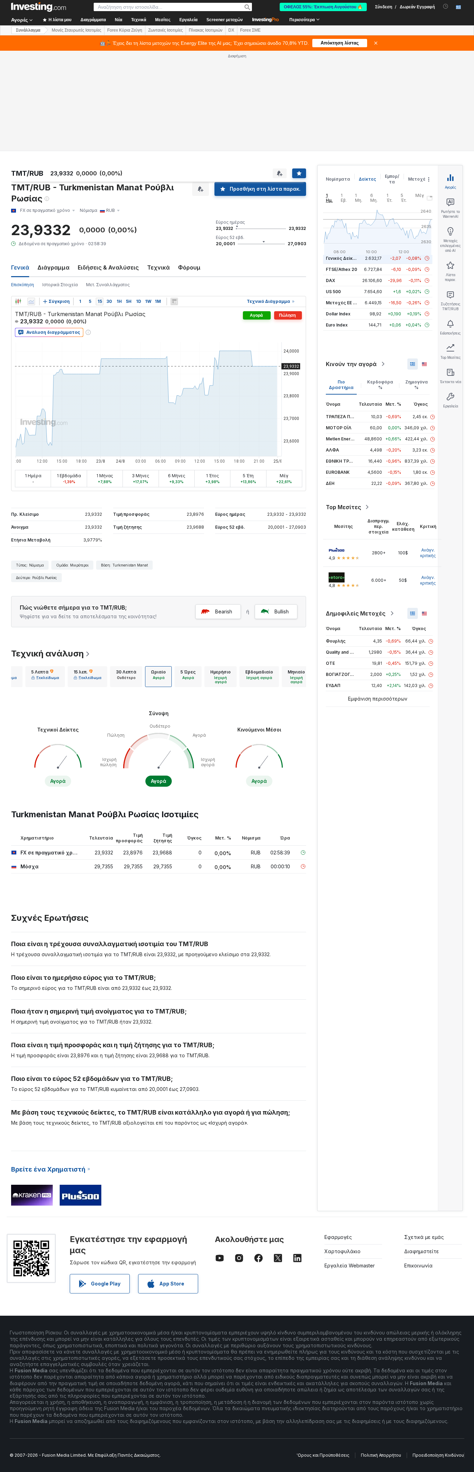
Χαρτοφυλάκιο (342, 1251)
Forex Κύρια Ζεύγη (124, 30)
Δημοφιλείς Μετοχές (356, 613)
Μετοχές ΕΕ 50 (342, 302)
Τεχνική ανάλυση (47, 653)
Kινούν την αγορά (351, 364)
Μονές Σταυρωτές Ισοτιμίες (76, 30)
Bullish (281, 611)
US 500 (333, 291)
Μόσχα (29, 866)
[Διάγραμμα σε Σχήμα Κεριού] (18, 301)
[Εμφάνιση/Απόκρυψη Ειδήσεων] (174, 301)
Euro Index (337, 325)
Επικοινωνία (418, 1265)
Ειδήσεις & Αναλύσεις (108, 267)
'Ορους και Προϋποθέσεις (323, 1455)
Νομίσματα (338, 179)
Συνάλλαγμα (28, 30)
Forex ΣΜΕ (250, 30)
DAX (330, 280)
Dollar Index (338, 313)
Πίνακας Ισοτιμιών (205, 30)
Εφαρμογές (338, 1237)
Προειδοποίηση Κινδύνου (438, 1455)
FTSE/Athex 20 (341, 269)
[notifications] (446, 6)
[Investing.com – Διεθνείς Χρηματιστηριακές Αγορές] (38, 7)
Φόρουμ (189, 267)
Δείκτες (367, 179)
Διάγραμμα (53, 267)
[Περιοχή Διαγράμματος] (31, 301)
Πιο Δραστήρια (341, 384)
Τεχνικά (158, 267)
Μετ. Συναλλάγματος (108, 284)
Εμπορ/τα (392, 179)
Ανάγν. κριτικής (428, 552)
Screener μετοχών (224, 19)
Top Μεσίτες (343, 507)
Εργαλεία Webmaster (349, 1265)
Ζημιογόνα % (416, 384)
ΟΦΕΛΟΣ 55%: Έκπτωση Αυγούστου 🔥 (323, 7)
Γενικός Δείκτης (343, 258)
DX (231, 30)
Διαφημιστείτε (421, 1251)
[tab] (45, 676)
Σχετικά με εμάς (424, 1237)
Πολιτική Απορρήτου (381, 1455)
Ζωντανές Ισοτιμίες (165, 30)
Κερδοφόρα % (380, 384)
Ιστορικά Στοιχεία (60, 284)
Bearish (223, 611)
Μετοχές (418, 179)
